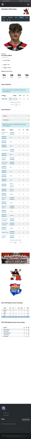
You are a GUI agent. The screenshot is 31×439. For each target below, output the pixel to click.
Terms (20, 437)
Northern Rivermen (15, 98)
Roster (21, 17)
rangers (12, 215)
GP (20, 95)
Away (3, 130)
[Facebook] (7, 20)
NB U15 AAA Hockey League (9, 424)
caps (11, 171)
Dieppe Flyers (5, 150)
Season (4, 95)
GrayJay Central (9, 437)
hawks (11, 194)
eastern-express (12, 189)
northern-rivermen (12, 133)
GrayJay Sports (6, 1)
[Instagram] (9, 20)
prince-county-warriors (12, 185)
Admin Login (27, 1)
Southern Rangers (4, 158)
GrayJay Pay (15, 437)
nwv (11, 137)
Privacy (23, 437)
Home (4, 17)
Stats (16, 17)
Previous (12, 104)
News (27, 17)
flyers (11, 146)
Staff (4, 20)
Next (19, 104)
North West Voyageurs (5, 162)
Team (14, 95)
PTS (27, 130)
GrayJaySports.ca (24, 435)
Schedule (10, 17)
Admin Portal (26, 419)
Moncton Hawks (4, 198)
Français (21, 1)
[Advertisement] (15, 354)
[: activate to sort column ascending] (11, 95)
